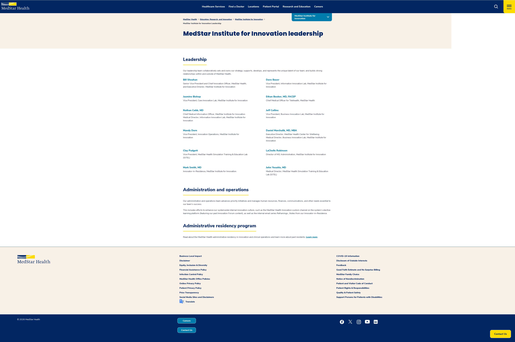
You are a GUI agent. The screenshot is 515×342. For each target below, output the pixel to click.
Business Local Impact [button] (190, 256)
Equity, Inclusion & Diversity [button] (193, 265)
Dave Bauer (272, 79)
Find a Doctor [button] (236, 6)
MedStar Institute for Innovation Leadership (202, 23)
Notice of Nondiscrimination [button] (350, 278)
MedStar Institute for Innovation (249, 19)
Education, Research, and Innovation (216, 19)
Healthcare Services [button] (213, 6)
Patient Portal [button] (271, 6)
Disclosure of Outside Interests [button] (351, 260)
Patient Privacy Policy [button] (190, 288)
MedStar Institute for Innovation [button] (305, 17)
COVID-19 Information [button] (347, 256)
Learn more (311, 237)
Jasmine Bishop (192, 96)
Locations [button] (253, 6)
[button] (496, 6)
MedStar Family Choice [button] (347, 274)
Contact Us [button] (186, 330)
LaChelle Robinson (276, 150)
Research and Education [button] (296, 6)
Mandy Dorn (190, 130)
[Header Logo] (14, 5)
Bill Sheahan (190, 79)
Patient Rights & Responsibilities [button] (352, 288)
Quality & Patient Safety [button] (348, 292)
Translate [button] (190, 301)
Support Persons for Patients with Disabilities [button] (359, 297)
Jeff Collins (272, 110)
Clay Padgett (190, 150)
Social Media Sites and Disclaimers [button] (196, 297)
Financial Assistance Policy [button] (193, 269)
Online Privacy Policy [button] (190, 283)
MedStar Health (190, 19)
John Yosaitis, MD (276, 167)
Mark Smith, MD (192, 167)
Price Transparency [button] (189, 292)
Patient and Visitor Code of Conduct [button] (354, 283)
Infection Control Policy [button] (191, 274)
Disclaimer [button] (184, 260)
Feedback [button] (341, 265)
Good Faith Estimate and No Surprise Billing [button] (358, 269)
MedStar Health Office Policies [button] (194, 278)
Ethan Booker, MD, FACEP (281, 96)
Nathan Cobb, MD (193, 110)
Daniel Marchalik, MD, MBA (281, 130)
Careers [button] (318, 6)
